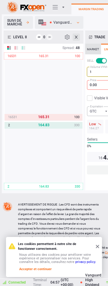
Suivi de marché (14, 22)
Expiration (96, 106)
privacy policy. (85, 262)
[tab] (93, 49)
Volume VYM (98, 67)
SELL (90, 60)
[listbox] (59, 22)
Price (93, 80)
